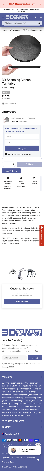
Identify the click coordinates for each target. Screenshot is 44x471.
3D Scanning (15, 30)
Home (4, 30)
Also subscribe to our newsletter (19, 154)
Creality (11, 87)
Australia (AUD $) (12, 434)
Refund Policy (7, 458)
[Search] (39, 23)
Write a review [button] (22, 301)
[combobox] (22, 23)
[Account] (36, 17)
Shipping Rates (8, 462)
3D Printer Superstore (18, 467)
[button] (3, 3)
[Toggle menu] (3, 17)
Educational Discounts (25, 458)
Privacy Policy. (8, 366)
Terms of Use (34, 363)
